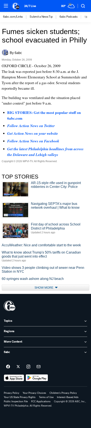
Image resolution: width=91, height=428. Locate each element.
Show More (44, 287)
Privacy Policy (11, 393)
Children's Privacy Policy (63, 393)
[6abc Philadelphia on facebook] (8, 367)
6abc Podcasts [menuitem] (68, 16)
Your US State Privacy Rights (20, 397)
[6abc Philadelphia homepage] (16, 6)
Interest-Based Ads (68, 397)
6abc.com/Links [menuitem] (13, 16)
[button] (5, 5)
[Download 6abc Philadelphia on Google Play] (37, 377)
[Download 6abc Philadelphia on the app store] (14, 377)
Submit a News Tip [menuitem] (41, 16)
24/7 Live (30, 6)
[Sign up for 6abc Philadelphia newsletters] (38, 367)
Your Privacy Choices (34, 393)
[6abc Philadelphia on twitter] (18, 367)
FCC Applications (41, 401)
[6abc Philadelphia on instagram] (28, 367)
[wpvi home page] (9, 306)
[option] (16, 17)
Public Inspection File (16, 401)
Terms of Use (46, 397)
